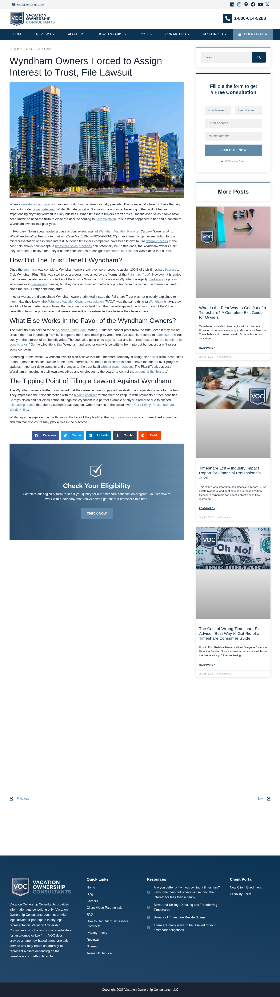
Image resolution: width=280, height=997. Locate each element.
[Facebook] (253, 4)
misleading (39, 284)
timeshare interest (119, 251)
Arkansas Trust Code (71, 330)
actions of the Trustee (150, 371)
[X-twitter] (267, 4)
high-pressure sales (124, 417)
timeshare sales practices (73, 246)
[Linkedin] (232, 4)
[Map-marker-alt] (246, 4)
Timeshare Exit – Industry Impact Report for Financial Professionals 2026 (230, 473)
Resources (213, 34)
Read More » (207, 348)
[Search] (259, 57)
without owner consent (117, 366)
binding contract (85, 395)
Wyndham (156, 301)
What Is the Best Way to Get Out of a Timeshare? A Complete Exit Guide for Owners (232, 312)
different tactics (157, 241)
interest (170, 269)
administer (163, 335)
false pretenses (44, 209)
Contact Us (175, 34)
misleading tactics (22, 405)
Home (18, 34)
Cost (143, 34)
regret (82, 209)
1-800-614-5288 (250, 18)
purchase (30, 269)
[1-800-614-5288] (227, 18)
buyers (143, 306)
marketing (156, 279)
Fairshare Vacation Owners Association (76, 301)
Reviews (43, 34)
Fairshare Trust (138, 274)
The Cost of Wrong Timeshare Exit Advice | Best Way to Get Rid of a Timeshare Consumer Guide (230, 633)
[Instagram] (239, 4)
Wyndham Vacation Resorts (118, 231)
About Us (76, 34)
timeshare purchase (35, 204)
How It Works (110, 34)
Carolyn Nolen (106, 219)
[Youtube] (260, 4)
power (154, 357)
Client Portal (256, 34)
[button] (45, 435)
